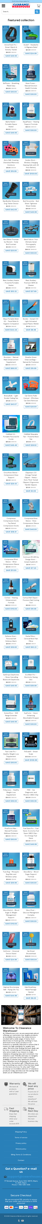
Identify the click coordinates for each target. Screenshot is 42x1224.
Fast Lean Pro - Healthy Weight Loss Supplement (11, 753)
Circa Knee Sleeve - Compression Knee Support (11, 475)
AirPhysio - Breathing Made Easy (11, 84)
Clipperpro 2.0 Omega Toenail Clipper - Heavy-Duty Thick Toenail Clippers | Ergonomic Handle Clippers (31, 479)
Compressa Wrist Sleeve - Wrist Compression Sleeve (11, 561)
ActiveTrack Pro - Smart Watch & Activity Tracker (11, 47)
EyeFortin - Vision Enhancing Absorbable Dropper (31, 715)
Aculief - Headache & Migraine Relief (31, 46)
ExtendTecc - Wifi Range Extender (11, 714)
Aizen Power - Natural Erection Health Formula (31, 85)
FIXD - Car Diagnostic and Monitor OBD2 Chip (31, 792)
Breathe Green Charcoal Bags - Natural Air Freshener (31, 359)
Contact (21, 1160)
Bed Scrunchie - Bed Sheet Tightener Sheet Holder (31, 203)
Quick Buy (11, 38)
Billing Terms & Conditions (21, 1155)
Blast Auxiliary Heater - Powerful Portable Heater (11, 282)
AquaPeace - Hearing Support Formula (31, 123)
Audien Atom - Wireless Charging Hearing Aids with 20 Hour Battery (31, 163)
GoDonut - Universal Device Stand (11, 952)
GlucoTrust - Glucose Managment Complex (31, 912)
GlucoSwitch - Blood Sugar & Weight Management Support (11, 914)
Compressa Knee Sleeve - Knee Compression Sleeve (31, 520)
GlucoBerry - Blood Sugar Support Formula (31, 874)
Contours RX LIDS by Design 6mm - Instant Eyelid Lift (31, 559)
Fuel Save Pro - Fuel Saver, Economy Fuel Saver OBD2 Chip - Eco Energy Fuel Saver (31, 833)
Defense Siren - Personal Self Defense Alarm (11, 638)
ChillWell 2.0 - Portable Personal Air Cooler (11, 436)
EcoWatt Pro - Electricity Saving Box (31, 677)
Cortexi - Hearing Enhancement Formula (11, 600)
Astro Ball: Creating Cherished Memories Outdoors (11, 162)
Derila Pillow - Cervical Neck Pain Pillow (31, 638)
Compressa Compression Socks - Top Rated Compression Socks (11, 522)
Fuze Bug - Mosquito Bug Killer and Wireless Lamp (11, 874)
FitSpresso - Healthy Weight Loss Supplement (11, 792)
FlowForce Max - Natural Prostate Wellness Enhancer (11, 830)
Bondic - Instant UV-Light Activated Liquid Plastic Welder (31, 321)
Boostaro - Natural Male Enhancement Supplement (11, 359)
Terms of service (21, 1137)
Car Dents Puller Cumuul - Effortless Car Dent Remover (30, 398)
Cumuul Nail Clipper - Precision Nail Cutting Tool (31, 600)
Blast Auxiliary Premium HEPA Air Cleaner (31, 282)
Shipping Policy (21, 1132)
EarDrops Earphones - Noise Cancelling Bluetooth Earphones (11, 677)
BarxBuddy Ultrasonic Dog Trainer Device (11, 202)
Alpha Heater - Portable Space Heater (11, 124)
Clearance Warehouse (17, 1216)
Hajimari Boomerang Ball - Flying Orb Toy (11, 988)
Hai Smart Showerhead (31, 952)
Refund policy (21, 1149)
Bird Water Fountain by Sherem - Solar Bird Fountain (11, 241)
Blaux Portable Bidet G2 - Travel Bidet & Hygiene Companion (11, 321)
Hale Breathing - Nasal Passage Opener (31, 989)
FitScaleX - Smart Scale (31, 752)
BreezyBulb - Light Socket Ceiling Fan (11, 397)
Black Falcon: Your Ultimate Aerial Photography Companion (31, 243)
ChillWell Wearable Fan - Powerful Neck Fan (31, 436)
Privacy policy (21, 1143)
